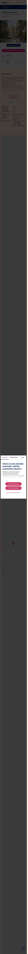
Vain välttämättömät (13, 488)
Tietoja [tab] (22, 457)
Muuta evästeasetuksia (14, 492)
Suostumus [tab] (5, 457)
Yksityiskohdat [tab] (14, 457)
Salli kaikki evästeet (13, 484)
